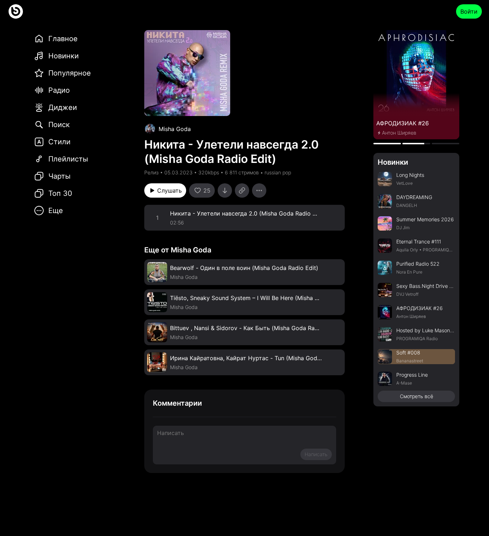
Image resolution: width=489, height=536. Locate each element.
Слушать (169, 190)
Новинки (393, 162)
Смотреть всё (416, 396)
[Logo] (15, 11)
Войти (469, 11)
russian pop (278, 172)
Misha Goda (175, 128)
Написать (316, 454)
